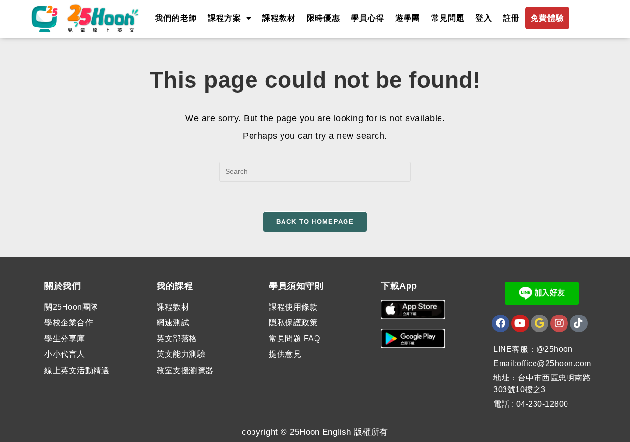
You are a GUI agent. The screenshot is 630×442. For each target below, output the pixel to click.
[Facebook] (500, 323)
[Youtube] (520, 323)
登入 (483, 18)
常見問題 (448, 18)
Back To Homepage (315, 221)
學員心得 (367, 18)
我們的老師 (176, 18)
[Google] (539, 323)
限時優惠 (323, 18)
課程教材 (279, 18)
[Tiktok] (579, 323)
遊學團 (407, 18)
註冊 (511, 18)
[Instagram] (559, 323)
